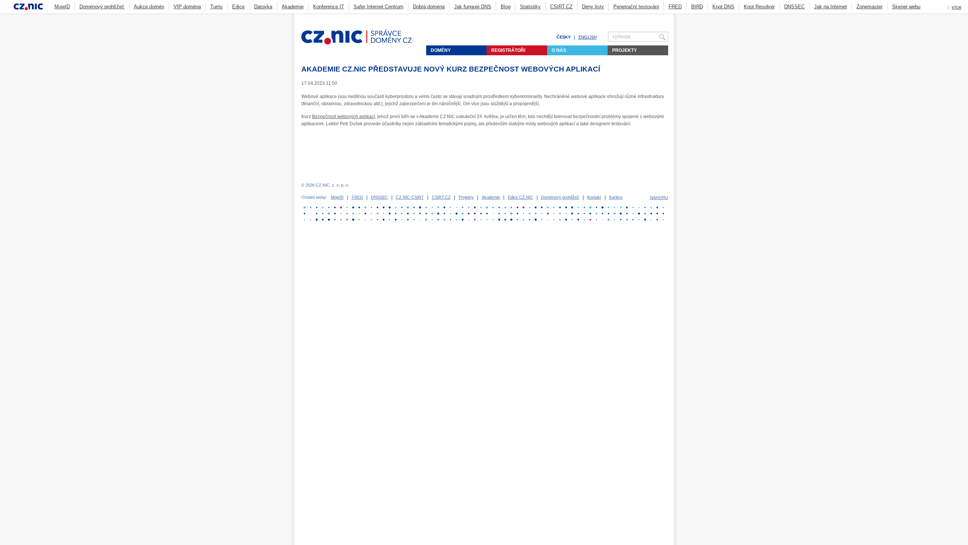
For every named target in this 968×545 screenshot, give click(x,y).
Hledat (665, 17)
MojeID (62, 6)
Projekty (624, 50)
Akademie (293, 6)
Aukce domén (149, 6)
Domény (441, 50)
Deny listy (593, 6)
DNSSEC (794, 6)
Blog (505, 6)
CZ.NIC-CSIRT (410, 197)
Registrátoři (508, 50)
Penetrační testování (636, 6)
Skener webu (906, 6)
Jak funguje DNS (472, 6)
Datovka (263, 6)
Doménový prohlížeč (101, 6)
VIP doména (187, 6)
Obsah (646, 17)
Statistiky (530, 6)
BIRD (697, 6)
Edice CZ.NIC (520, 197)
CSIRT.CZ (561, 6)
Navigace (656, 17)
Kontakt (594, 197)
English (588, 37)
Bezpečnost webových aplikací (343, 116)
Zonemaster (869, 6)
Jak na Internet (830, 6)
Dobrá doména (429, 6)
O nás (559, 50)
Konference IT (328, 6)
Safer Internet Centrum (378, 6)
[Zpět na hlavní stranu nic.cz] (361, 43)
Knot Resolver (759, 6)
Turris (216, 6)
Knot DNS (723, 6)
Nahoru (659, 197)
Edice (238, 6)
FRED (675, 6)
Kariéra (615, 197)
